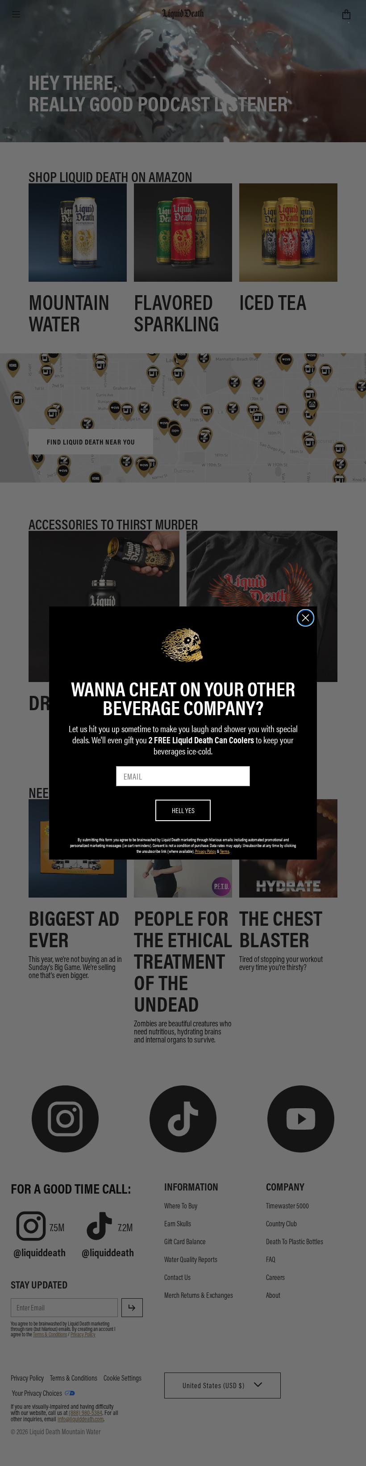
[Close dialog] (305, 618)
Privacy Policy (205, 851)
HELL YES (183, 810)
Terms (224, 851)
